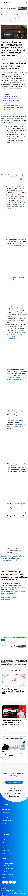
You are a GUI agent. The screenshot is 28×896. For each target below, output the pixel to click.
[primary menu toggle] (26, 2)
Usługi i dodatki (5, 828)
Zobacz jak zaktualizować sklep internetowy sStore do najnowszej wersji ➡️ (11, 102)
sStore (3, 639)
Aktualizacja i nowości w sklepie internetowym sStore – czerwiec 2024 (14, 754)
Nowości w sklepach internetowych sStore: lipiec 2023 (13, 691)
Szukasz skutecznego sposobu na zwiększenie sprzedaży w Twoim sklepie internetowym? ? (13, 107)
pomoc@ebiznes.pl (7, 874)
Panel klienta (5, 845)
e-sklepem (11, 90)
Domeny (4, 823)
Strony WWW (5, 817)
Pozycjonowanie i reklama (8, 820)
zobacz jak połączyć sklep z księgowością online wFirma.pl (16, 426)
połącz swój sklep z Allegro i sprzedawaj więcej (16, 206)
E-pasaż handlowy (6, 812)
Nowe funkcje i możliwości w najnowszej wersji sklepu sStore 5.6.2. (12, 97)
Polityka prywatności (7, 850)
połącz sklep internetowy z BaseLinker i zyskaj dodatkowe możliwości (17, 377)
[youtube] (14, 882)
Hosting (4, 826)
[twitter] (7, 882)
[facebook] (3, 882)
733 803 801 (17, 790)
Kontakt (4, 877)
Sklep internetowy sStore (8, 809)
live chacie (18, 793)
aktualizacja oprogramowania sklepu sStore (15, 637)
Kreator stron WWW (6, 815)
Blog (3, 842)
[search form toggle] (21, 2)
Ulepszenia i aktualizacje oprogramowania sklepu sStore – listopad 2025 (11, 722)
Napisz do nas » (8, 868)
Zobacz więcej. (4, 895)
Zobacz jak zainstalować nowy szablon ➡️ (12, 175)
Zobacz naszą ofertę (14, 782)
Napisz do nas (14, 796)
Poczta (3, 847)
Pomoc (3, 839)
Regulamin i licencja (6, 853)
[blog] (10, 882)
